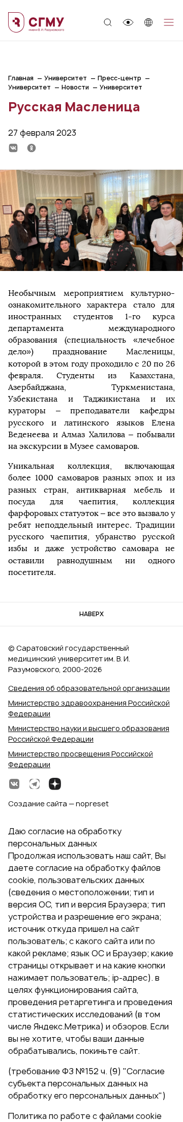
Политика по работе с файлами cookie (85, 1115)
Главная (21, 78)
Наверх (91, 614)
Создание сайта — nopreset (58, 803)
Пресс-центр (119, 78)
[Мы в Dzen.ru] (55, 784)
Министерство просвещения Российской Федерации (80, 759)
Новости (75, 87)
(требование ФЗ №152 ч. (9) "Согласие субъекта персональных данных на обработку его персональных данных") (87, 1083)
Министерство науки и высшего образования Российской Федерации (88, 733)
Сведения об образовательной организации (89, 688)
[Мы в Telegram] (34, 784)
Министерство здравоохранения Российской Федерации (89, 708)
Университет (65, 78)
